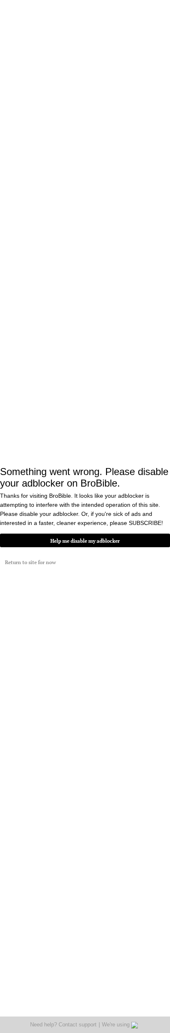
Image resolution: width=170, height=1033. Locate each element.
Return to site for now (30, 562)
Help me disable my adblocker (85, 541)
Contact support (78, 1024)
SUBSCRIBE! (146, 523)
